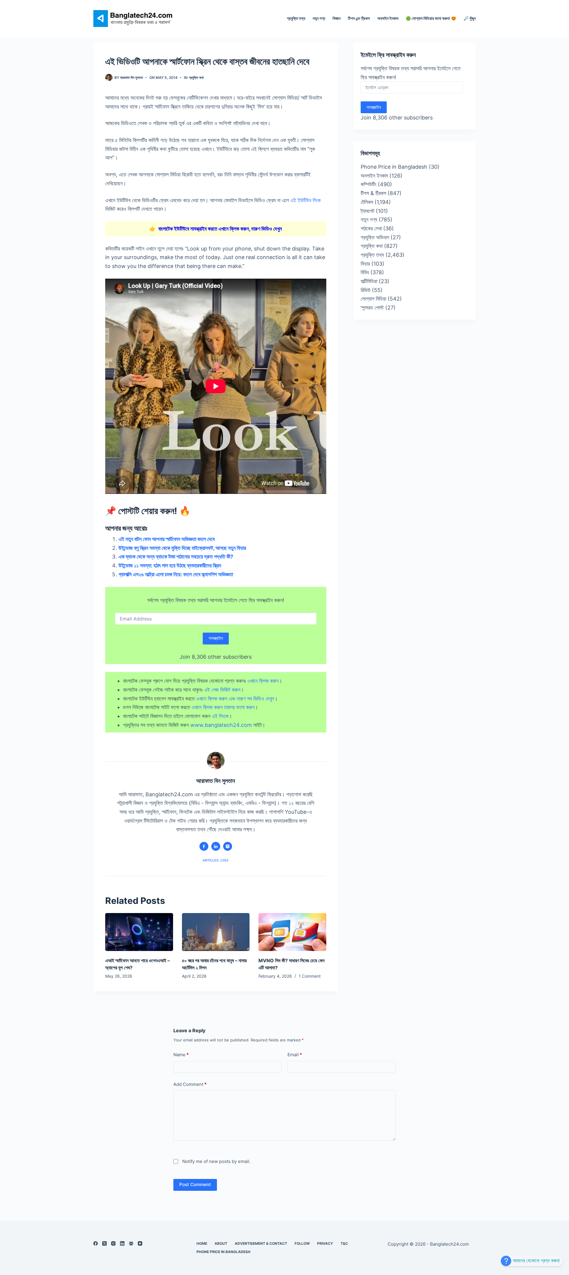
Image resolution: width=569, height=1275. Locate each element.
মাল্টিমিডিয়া (369, 281)
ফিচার (365, 264)
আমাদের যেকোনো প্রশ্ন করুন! (535, 1260)
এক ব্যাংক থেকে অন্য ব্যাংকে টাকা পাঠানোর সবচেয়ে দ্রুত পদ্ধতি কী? (176, 556)
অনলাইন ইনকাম (387, 18)
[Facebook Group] (131, 1243)
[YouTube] (140, 1243)
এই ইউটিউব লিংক (305, 200)
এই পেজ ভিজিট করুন (222, 690)
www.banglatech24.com (221, 725)
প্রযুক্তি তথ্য (296, 18)
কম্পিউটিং (368, 184)
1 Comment (310, 976)
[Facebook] (95, 1243)
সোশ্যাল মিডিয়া (373, 299)
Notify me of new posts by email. (216, 1161)
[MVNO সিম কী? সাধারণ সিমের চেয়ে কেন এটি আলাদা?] (292, 932)
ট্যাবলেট (367, 211)
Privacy (325, 1243)
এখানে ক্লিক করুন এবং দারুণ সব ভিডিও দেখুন (235, 698)
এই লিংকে (220, 716)
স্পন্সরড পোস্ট (372, 307)
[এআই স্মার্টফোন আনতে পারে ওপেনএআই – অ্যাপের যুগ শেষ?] (139, 932)
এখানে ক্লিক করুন (263, 681)
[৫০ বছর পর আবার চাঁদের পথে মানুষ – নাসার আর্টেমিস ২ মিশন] (216, 932)
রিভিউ (365, 290)
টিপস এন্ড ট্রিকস (359, 18)
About (221, 1243)
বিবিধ (365, 272)
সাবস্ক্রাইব (216, 638)
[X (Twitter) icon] (227, 846)
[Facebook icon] (203, 846)
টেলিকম (367, 202)
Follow (302, 1243)
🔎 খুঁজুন (469, 18)
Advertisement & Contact (261, 1243)
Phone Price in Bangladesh (394, 167)
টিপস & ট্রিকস (373, 193)
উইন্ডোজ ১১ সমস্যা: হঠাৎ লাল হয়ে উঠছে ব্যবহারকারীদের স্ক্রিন (170, 565)
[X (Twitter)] (104, 1243)
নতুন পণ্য (319, 18)
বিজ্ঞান (337, 18)
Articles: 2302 (215, 860)
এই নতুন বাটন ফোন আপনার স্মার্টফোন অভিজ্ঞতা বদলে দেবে (167, 539)
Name (181, 1055)
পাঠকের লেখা (371, 228)
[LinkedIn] (122, 1243)
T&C (344, 1243)
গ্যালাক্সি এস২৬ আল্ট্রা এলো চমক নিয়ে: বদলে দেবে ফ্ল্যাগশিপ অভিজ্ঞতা (176, 574)
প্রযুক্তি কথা (196, 77)
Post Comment (195, 1185)
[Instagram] (113, 1243)
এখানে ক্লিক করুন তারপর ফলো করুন (223, 707)
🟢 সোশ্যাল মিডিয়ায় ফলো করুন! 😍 (431, 18)
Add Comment (190, 1084)
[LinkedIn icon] (215, 846)
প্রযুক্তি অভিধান (375, 237)
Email (294, 1055)
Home (201, 1243)
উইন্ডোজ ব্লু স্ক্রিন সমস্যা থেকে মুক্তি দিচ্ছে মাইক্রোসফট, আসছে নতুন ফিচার (182, 548)
